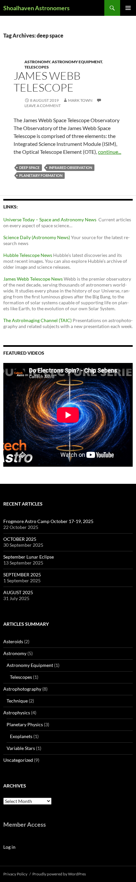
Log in (9, 847)
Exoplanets (21, 736)
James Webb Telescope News (33, 279)
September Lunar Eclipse (28, 557)
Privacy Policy (15, 873)
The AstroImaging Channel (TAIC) (38, 320)
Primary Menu (128, 8)
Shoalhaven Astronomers (36, 8)
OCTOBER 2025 (19, 539)
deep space (29, 167)
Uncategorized (18, 760)
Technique (17, 700)
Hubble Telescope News (27, 255)
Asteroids (13, 641)
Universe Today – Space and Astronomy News (50, 219)
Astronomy (37, 61)
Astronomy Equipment (77, 61)
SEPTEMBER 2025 (22, 574)
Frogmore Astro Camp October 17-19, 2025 (48, 521)
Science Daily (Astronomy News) (36, 237)
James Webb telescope (47, 81)
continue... (109, 152)
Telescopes (36, 67)
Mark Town (80, 100)
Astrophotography (22, 689)
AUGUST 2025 (18, 592)
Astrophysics (16, 712)
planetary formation (40, 175)
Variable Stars (21, 748)
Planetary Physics (25, 724)
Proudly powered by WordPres (59, 873)
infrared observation (70, 167)
